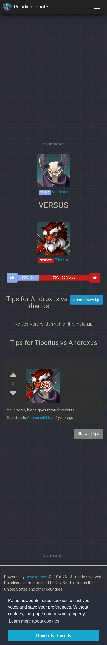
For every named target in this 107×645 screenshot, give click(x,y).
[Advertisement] (53, 87)
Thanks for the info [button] (54, 635)
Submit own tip (86, 300)
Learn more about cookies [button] (34, 621)
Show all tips (88, 433)
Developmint (36, 577)
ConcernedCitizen (41, 418)
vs (44, 383)
